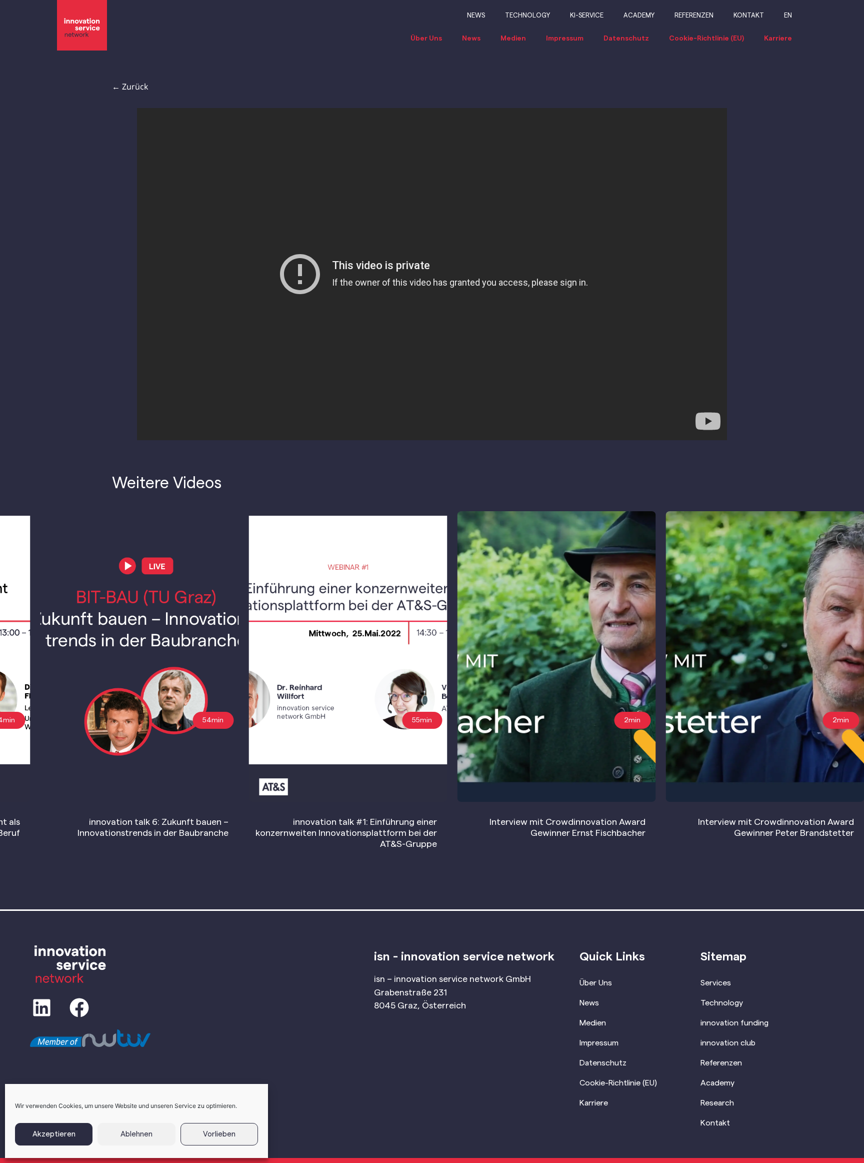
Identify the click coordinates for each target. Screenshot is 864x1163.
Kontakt (749, 15)
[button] (840, 720)
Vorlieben (219, 1134)
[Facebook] (79, 1007)
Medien (513, 38)
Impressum (565, 38)
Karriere (778, 38)
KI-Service (587, 15)
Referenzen (694, 15)
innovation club (728, 1043)
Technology (527, 15)
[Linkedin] (42, 1007)
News (476, 15)
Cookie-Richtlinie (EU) (706, 38)
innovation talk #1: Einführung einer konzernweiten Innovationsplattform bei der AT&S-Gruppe (346, 832)
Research (717, 1103)
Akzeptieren (54, 1134)
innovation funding (734, 1023)
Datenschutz (626, 38)
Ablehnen (136, 1134)
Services (715, 983)
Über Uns (426, 38)
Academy (639, 15)
